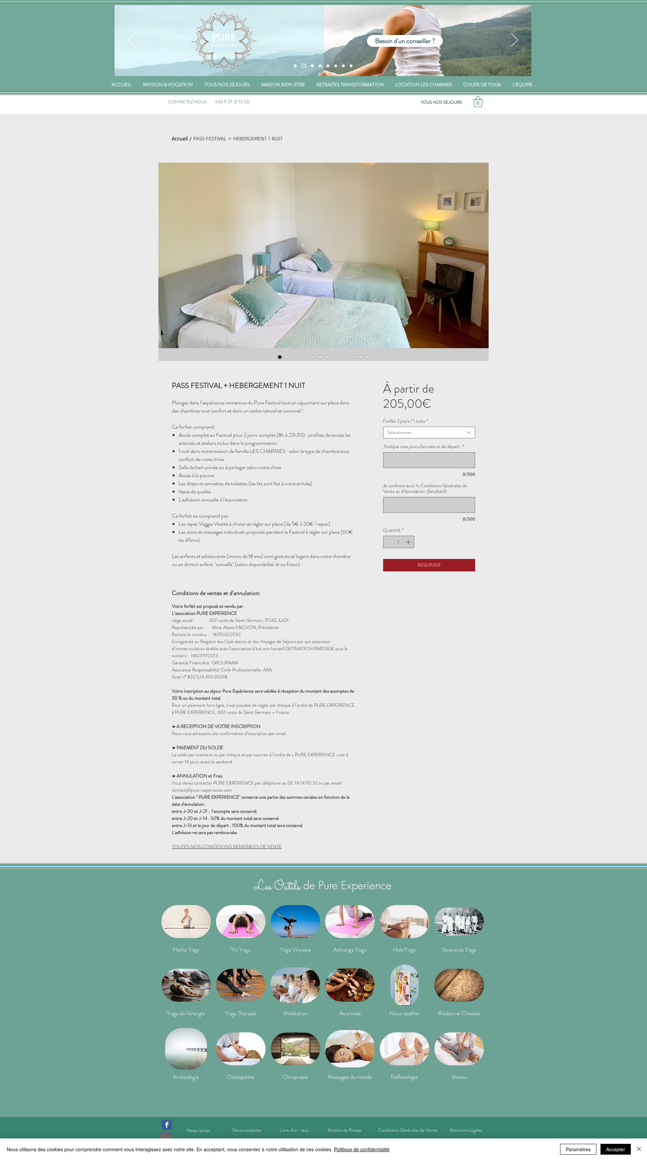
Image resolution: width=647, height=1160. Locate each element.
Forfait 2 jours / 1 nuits (405, 421)
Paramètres (578, 1149)
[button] (478, 101)
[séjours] (295, 65)
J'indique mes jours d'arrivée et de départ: (423, 447)
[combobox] (429, 432)
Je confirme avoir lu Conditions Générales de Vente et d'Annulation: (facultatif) (425, 488)
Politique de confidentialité (362, 1149)
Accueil (180, 138)
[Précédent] (131, 40)
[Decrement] (388, 542)
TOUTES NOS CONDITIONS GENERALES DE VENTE (227, 846)
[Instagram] (167, 1136)
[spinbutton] (399, 542)
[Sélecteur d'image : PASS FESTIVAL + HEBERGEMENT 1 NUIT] (279, 357)
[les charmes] (311, 66)
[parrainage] (351, 65)
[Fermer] (639, 1149)
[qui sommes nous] (328, 65)
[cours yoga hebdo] (335, 65)
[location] (320, 65)
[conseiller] (303, 65)
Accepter (615, 1149)
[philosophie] (343, 65)
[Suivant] (514, 40)
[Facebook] (167, 1125)
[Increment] (409, 542)
